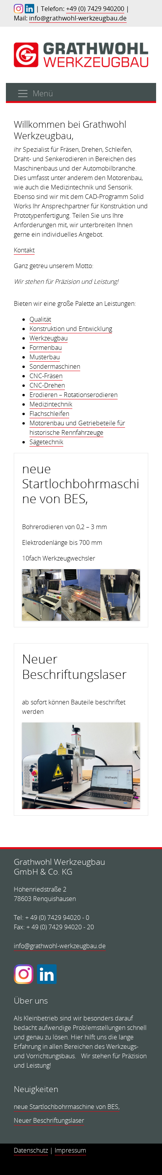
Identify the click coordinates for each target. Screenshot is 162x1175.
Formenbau (45, 347)
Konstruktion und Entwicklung (70, 328)
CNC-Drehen (47, 385)
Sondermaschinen (54, 366)
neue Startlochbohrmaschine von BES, (80, 483)
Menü (43, 93)
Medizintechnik (50, 404)
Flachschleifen (49, 413)
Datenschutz (31, 1150)
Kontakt (24, 250)
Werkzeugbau (48, 338)
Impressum (70, 1150)
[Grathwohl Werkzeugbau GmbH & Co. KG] (81, 54)
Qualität (40, 319)
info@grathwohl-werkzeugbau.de (78, 18)
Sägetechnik (46, 442)
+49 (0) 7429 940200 (95, 8)
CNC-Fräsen (46, 375)
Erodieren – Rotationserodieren (73, 394)
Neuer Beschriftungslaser (74, 666)
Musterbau (44, 357)
